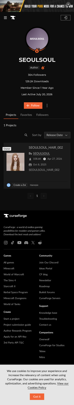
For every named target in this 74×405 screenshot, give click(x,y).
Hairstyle (34, 185)
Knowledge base (48, 313)
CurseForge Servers (49, 298)
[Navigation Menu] (5, 17)
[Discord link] (26, 242)
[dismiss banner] (68, 4)
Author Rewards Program (18, 331)
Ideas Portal (45, 268)
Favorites (26, 114)
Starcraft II (9, 286)
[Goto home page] (13, 18)
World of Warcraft (14, 274)
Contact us (45, 325)
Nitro (42, 357)
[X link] (33, 242)
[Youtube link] (19, 242)
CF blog (43, 274)
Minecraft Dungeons (15, 298)
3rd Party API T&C (14, 342)
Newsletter (45, 280)
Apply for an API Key (15, 337)
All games (9, 262)
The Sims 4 (10, 280)
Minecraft (9, 268)
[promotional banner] (37, 6)
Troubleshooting (48, 319)
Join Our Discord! (49, 262)
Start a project (11, 319)
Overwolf (44, 339)
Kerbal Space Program (16, 292)
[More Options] (47, 105)
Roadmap (44, 286)
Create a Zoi (19, 185)
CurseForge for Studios (51, 345)
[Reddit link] (40, 242)
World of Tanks (12, 304)
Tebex (42, 351)
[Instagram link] (6, 242)
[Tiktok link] (12, 242)
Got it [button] (37, 396)
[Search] (26, 135)
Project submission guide (17, 325)
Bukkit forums (47, 292)
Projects (11, 114)
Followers (42, 114)
